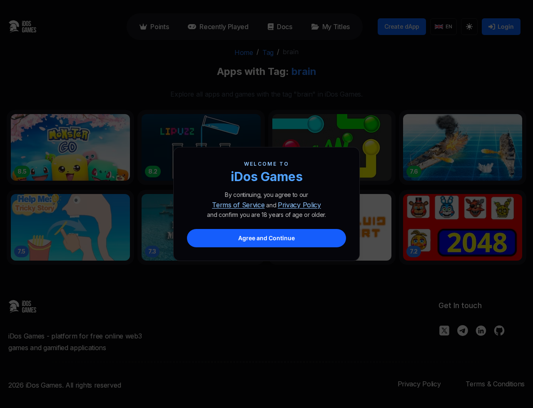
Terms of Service (238, 205)
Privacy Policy (299, 205)
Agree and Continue (266, 237)
